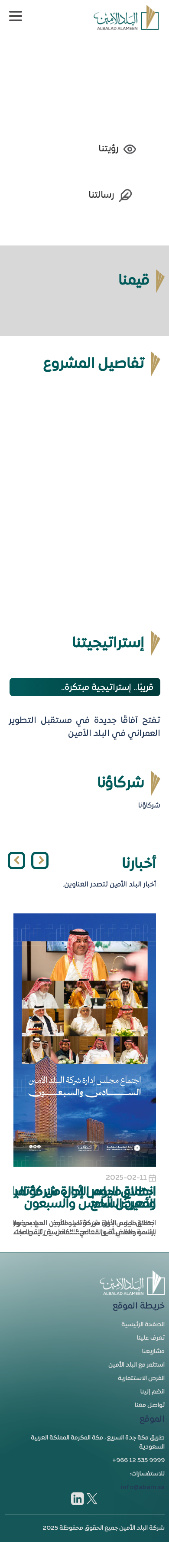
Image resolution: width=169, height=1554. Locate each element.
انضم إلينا (152, 1392)
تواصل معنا (150, 1405)
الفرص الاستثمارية (141, 1378)
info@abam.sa (143, 1487)
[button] (16, 860)
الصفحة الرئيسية (143, 1324)
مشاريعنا (153, 1351)
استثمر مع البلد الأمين (136, 1365)
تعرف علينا (151, 1338)
